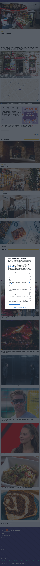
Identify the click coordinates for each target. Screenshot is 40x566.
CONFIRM (14, 304)
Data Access (20, 307)
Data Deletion (15, 307)
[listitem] (20, 272)
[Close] (33, 258)
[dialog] (20, 283)
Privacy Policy (24, 307)
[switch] (30, 273)
